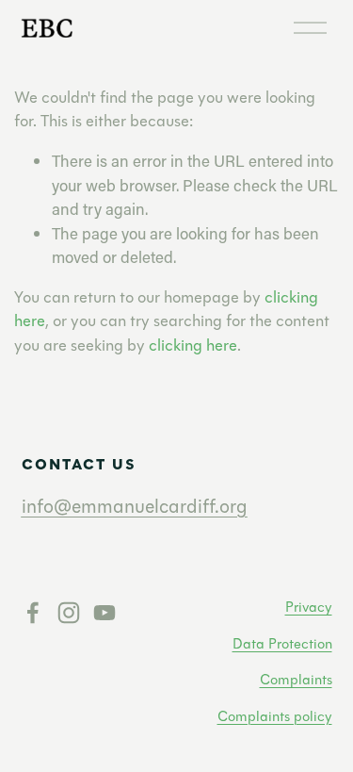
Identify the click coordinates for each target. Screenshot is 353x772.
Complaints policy (274, 716)
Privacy (308, 607)
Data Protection (282, 643)
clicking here (193, 345)
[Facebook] (33, 612)
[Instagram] (68, 612)
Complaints (296, 679)
